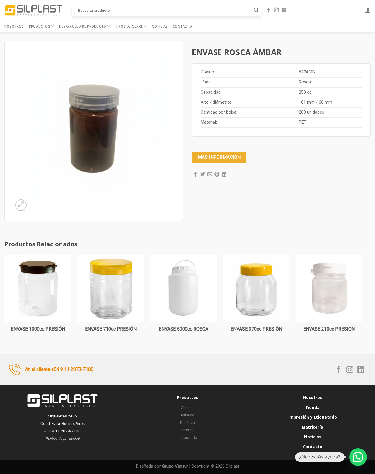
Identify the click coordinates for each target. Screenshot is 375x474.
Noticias (160, 26)
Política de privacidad (62, 439)
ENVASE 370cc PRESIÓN (256, 329)
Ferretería (187, 430)
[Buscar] (256, 10)
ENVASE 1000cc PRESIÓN (38, 329)
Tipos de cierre (129, 26)
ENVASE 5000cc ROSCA (183, 329)
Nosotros (14, 26)
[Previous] (4, 299)
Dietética (187, 423)
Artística (187, 415)
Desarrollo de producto (82, 26)
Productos (39, 26)
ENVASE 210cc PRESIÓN (329, 329)
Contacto (182, 26)
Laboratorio (187, 438)
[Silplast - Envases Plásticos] (33, 10)
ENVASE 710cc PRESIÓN (111, 329)
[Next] (362, 299)
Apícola (187, 408)
